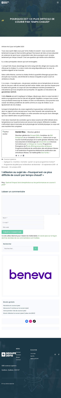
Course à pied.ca (10, 159)
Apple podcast (34, 358)
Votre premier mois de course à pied (14, 311)
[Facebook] (16, 156)
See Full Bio (45, 153)
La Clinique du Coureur (34, 144)
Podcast (18, 352)
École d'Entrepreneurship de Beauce (39, 146)
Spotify (32, 356)
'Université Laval (44, 142)
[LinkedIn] (23, 156)
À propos (18, 355)
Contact (18, 360)
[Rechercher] (35, 248)
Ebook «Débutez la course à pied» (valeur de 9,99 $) (19, 313)
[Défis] (5, 2)
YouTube (33, 353)
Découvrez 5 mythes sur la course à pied (16, 308)
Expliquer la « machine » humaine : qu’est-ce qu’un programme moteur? (29, 162)
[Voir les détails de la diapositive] (30, 275)
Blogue (18, 357)
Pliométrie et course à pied (11, 305)
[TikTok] (21, 156)
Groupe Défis (34, 135)
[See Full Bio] (50, 153)
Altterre (39, 138)
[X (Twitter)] (19, 156)
